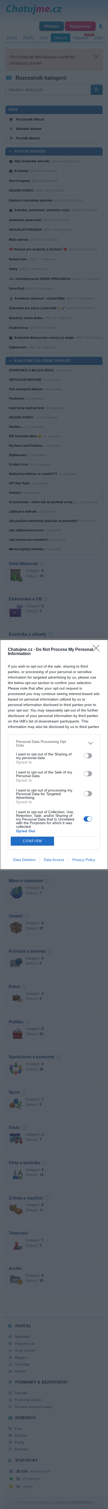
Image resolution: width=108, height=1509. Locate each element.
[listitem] (54, 743)
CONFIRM (32, 841)
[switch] (88, 755)
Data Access (54, 860)
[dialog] (54, 755)
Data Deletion (24, 860)
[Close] (98, 650)
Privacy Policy (83, 860)
